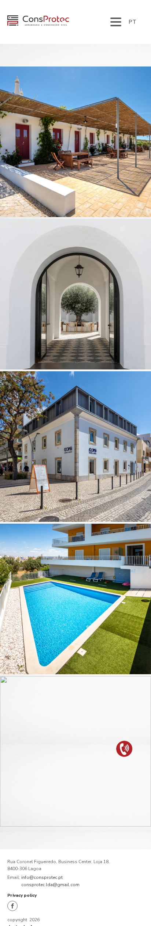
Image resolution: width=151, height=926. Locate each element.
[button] (124, 749)
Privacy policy (22, 895)
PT (132, 22)
